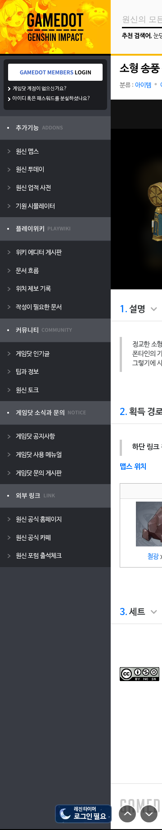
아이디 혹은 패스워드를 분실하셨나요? (51, 98)
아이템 (143, 85)
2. (123, 412)
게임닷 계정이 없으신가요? (40, 89)
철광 (153, 556)
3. (123, 612)
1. (123, 310)
